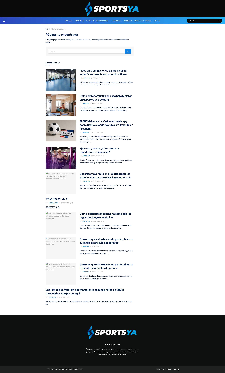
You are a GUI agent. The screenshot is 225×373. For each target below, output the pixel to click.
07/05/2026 (95, 272)
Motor (157, 21)
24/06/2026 (96, 181)
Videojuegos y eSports (97, 21)
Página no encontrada (58, 29)
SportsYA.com (78, 369)
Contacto (159, 369)
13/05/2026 (95, 246)
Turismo (128, 21)
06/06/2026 (64, 203)
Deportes (79, 21)
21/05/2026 (96, 221)
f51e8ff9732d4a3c (57, 199)
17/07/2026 (96, 156)
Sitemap (176, 369)
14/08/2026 (95, 103)
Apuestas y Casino (142, 21)
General (69, 21)
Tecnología (116, 21)
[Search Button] (220, 21)
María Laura (53, 203)
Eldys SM (86, 78)
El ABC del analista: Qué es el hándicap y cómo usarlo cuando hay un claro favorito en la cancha (106, 125)
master (86, 103)
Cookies (168, 369)
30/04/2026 (62, 297)
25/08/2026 (96, 78)
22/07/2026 (95, 132)
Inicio (47, 29)
